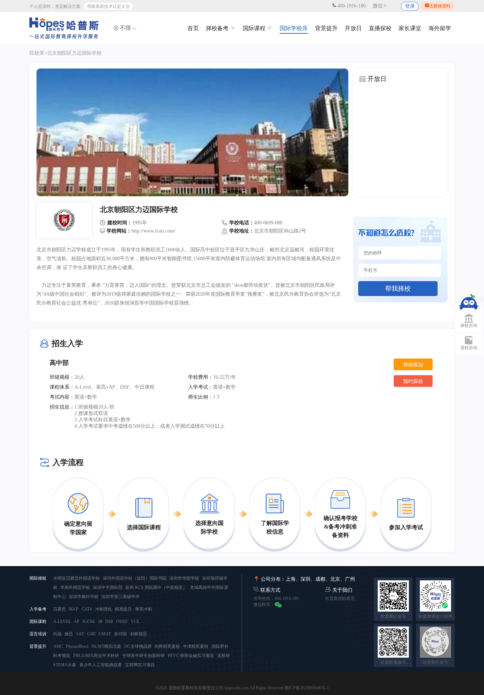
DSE (109, 621)
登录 (410, 6)
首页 (193, 28)
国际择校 (37, 578)
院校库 (36, 53)
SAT (80, 633)
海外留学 (439, 28)
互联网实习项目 (140, 664)
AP (76, 621)
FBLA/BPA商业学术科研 (96, 655)
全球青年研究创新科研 (143, 655)
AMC (58, 646)
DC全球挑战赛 (138, 646)
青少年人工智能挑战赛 (100, 664)
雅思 (68, 633)
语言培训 (37, 633)
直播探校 (380, 28)
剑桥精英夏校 (167, 646)
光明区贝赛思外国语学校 (77, 578)
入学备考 (37, 609)
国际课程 (255, 28)
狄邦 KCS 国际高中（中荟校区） (156, 587)
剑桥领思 (138, 633)
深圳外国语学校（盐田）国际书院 (135, 578)
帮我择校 (398, 288)
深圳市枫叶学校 (84, 596)
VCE (135, 621)
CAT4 (86, 609)
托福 (58, 633)
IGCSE (89, 621)
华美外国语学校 (75, 587)
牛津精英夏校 (195, 646)
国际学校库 (294, 28)
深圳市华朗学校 (184, 578)
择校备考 (218, 28)
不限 (125, 28)
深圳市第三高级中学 (120, 596)
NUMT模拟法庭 (106, 646)
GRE (92, 633)
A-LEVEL (62, 621)
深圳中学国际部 (108, 587)
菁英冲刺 (143, 609)
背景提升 (326, 28)
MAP (73, 609)
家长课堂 (410, 28)
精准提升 (123, 609)
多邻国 (120, 633)
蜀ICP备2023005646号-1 (307, 687)
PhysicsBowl (77, 646)
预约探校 (413, 381)
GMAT (105, 633)
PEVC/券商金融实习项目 (191, 655)
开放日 (353, 28)
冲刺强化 (104, 609)
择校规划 (413, 364)
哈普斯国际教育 (340, 598)
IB (100, 621)
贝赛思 (60, 609)
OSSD (122, 621)
